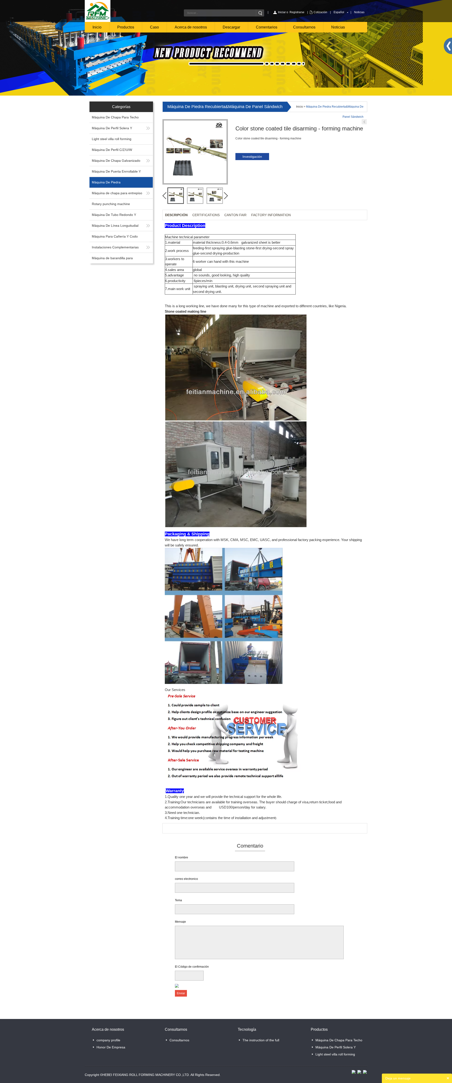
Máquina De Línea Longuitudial (115, 225)
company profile (108, 1040)
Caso (154, 27)
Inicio (97, 27)
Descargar (231, 27)
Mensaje (180, 921)
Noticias (359, 12)
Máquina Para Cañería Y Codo (115, 236)
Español (339, 12)
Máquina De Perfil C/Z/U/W (112, 150)
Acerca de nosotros (191, 27)
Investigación (252, 156)
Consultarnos (304, 27)
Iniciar (282, 12)
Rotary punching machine (111, 204)
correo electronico (186, 879)
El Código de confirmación (192, 966)
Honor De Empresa (111, 1047)
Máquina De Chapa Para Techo (115, 117)
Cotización (320, 12)
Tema (178, 900)
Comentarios (266, 27)
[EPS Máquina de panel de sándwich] (364, 121)
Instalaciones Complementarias (115, 247)
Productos (125, 27)
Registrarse (297, 12)
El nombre (181, 857)
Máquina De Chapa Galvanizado (116, 160)
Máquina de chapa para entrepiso (117, 193)
